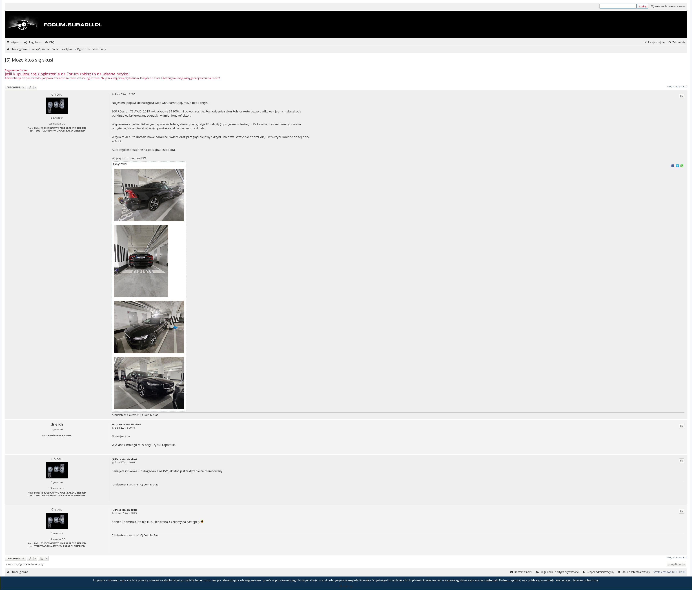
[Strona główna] (54, 24)
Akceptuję (346, 586)
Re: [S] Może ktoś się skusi (126, 424)
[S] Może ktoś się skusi (29, 59)
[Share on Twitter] (677, 165)
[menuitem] (32, 42)
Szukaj (642, 6)
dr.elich (57, 424)
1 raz (67, 439)
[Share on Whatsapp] (682, 165)
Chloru (56, 94)
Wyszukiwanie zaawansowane (668, 6)
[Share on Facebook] (673, 165)
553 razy (67, 135)
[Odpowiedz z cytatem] (681, 96)
